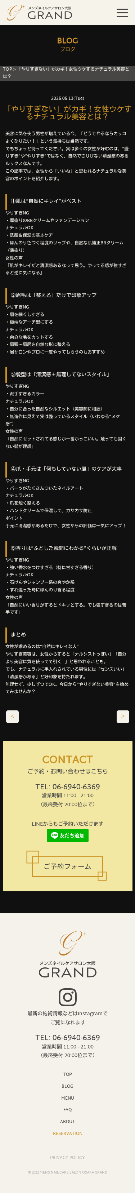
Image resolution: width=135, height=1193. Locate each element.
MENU (67, 1098)
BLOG (67, 1086)
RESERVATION (67, 1133)
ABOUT (67, 1121)
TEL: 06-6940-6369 (67, 787)
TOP (7, 70)
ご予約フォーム (67, 867)
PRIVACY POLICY (67, 1158)
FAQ (67, 1109)
